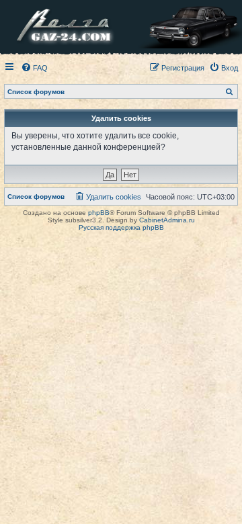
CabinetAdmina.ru (167, 220)
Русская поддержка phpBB (121, 227)
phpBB (99, 212)
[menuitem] (34, 68)
